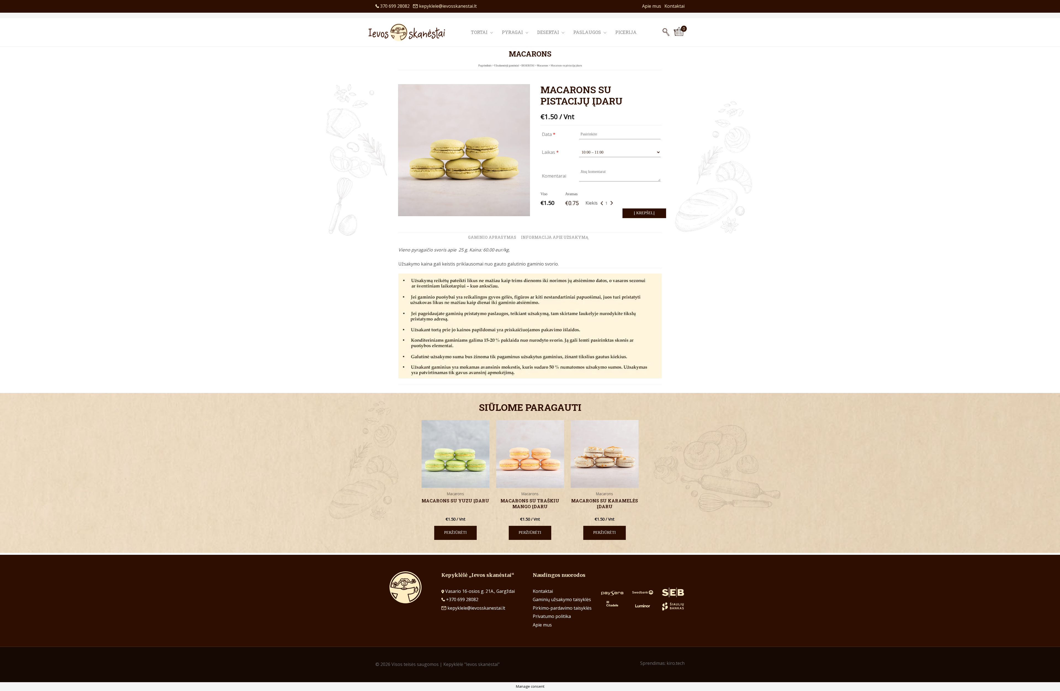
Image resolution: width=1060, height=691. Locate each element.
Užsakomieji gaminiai (506, 65)
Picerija (626, 32)
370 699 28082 (396, 6)
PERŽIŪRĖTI (455, 533)
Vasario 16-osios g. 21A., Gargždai (480, 591)
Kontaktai (674, 6)
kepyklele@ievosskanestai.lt (448, 6)
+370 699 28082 (461, 599)
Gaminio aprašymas (492, 237)
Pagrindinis (485, 65)
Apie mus (653, 6)
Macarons (542, 65)
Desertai (548, 32)
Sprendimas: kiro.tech (662, 663)
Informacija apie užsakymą (554, 237)
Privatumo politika (552, 616)
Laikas (550, 152)
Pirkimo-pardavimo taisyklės (562, 608)
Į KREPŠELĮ (644, 213)
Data (548, 134)
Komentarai (554, 176)
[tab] (492, 237)
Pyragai (512, 32)
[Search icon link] (665, 32)
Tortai (479, 32)
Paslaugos (587, 32)
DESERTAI (527, 65)
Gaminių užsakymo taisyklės (562, 599)
